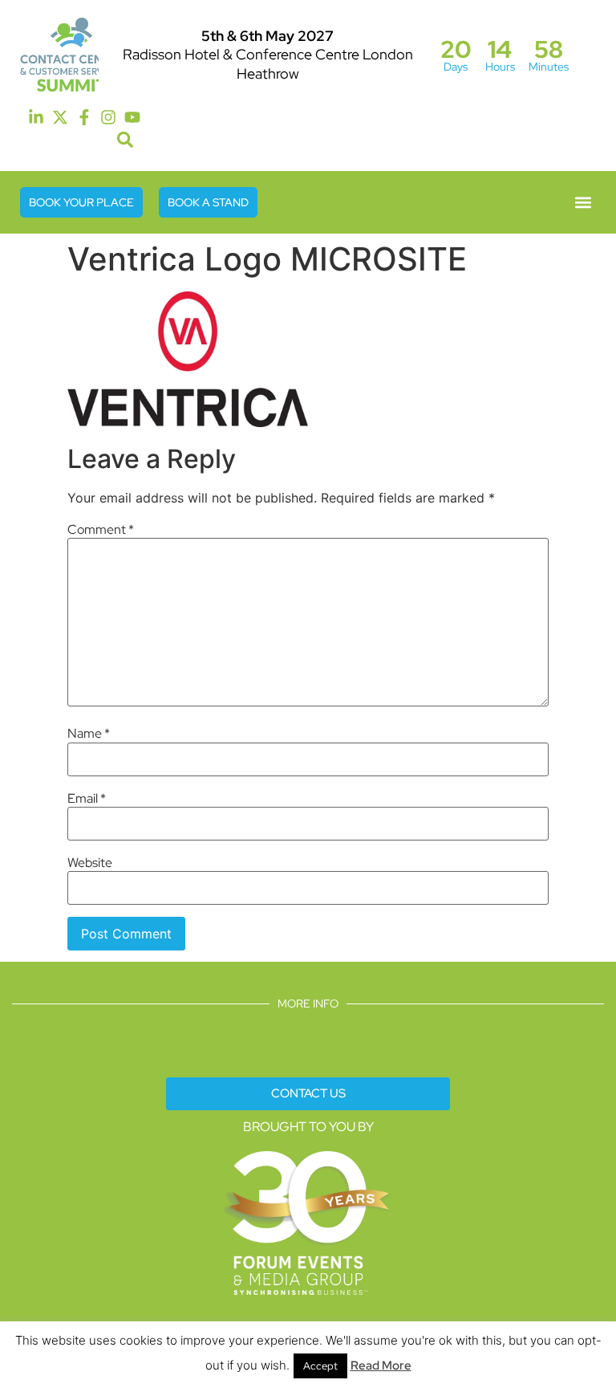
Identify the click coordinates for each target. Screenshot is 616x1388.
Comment (100, 529)
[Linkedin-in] (36, 117)
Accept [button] (320, 1366)
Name (88, 733)
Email (86, 798)
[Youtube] (132, 117)
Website (89, 863)
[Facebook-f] (84, 117)
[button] (125, 140)
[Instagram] (108, 117)
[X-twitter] (60, 117)
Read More (381, 1365)
